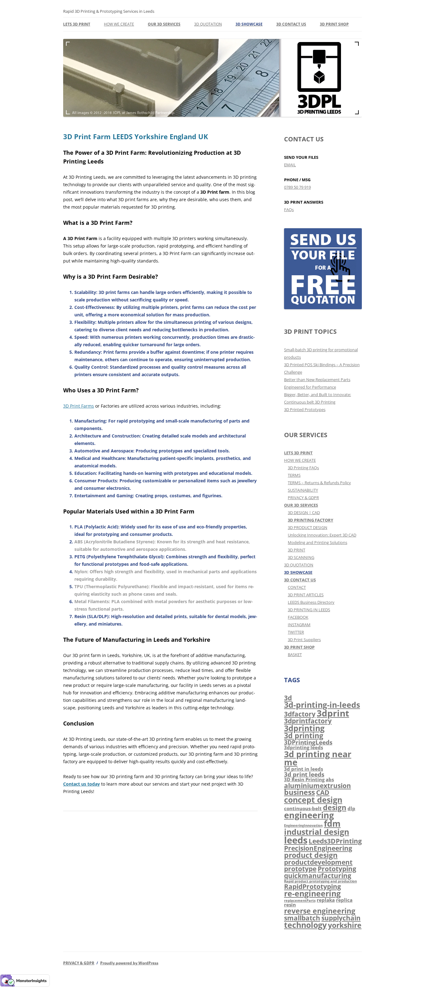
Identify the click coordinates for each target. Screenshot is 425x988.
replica (344, 899)
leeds (295, 840)
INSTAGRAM (299, 624)
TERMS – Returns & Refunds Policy (319, 482)
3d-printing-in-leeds (322, 704)
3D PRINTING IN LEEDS (309, 609)
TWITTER (296, 632)
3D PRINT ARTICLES (306, 595)
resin (290, 904)
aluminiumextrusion (317, 785)
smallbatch (302, 917)
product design (311, 855)
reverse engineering (319, 911)
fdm (332, 823)
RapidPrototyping (312, 886)
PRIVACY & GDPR (303, 497)
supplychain (341, 917)
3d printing (303, 735)
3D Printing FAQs (303, 467)
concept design (313, 799)
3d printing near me (317, 758)
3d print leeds (304, 774)
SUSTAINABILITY (303, 490)
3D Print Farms (78, 406)
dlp (351, 808)
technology (305, 924)
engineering (309, 815)
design (334, 807)
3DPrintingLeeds (308, 742)
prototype (300, 868)
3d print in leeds (303, 768)
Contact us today (81, 784)
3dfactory (299, 713)
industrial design (316, 831)
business (299, 792)
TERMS (294, 475)
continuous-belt (303, 808)
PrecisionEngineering (318, 848)
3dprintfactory (308, 720)
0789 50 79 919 (297, 187)
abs (330, 779)
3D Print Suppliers (304, 639)
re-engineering (312, 893)
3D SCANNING (301, 557)
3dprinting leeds (303, 747)
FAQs (289, 209)
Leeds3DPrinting (335, 840)
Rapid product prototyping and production (320, 881)
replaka (326, 899)
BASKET (295, 654)
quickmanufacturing (317, 875)
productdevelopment (318, 862)
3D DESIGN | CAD (304, 512)
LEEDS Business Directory (311, 602)
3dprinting (304, 728)
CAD (322, 792)
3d (288, 697)
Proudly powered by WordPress (129, 963)
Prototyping (337, 868)
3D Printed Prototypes (304, 409)
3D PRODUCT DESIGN (307, 527)
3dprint (333, 713)
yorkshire (345, 925)
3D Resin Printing (304, 779)
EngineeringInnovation (303, 825)
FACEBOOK (298, 617)
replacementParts (299, 900)
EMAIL (290, 165)
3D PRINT (296, 550)
